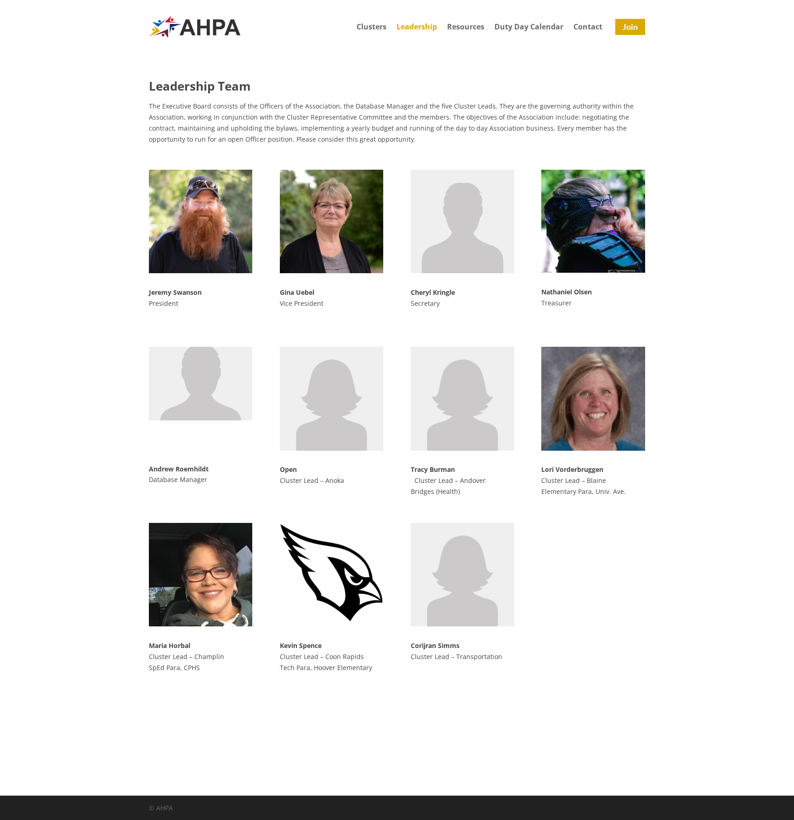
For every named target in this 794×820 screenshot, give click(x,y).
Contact (587, 27)
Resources (465, 27)
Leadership (417, 27)
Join (630, 27)
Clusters (371, 27)
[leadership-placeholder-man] (200, 417)
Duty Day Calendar (528, 27)
